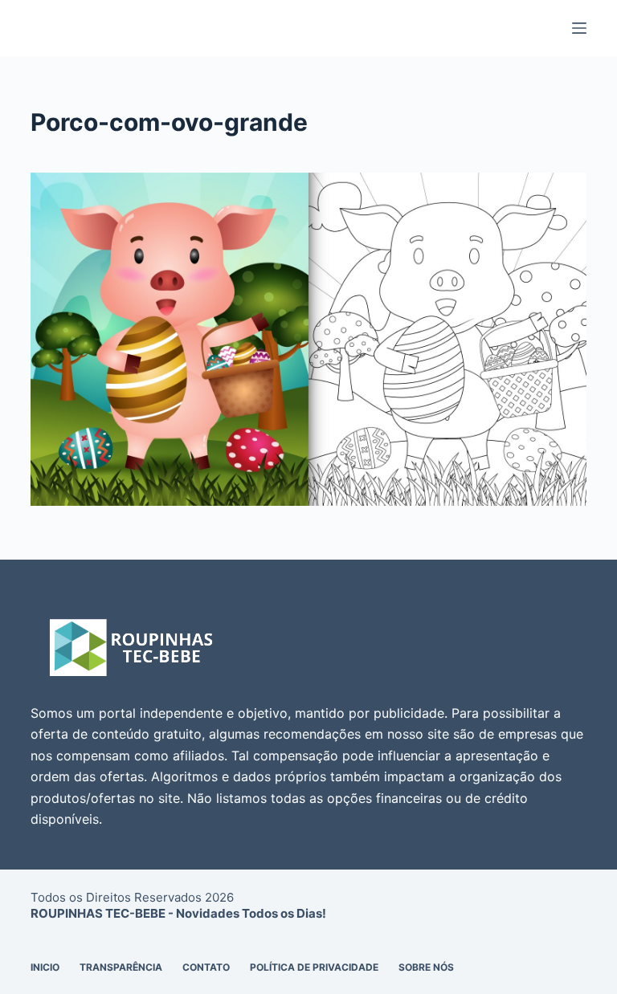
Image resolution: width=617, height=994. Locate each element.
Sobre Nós (426, 967)
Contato (206, 967)
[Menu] (579, 28)
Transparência (121, 967)
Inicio (45, 967)
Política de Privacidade (314, 967)
